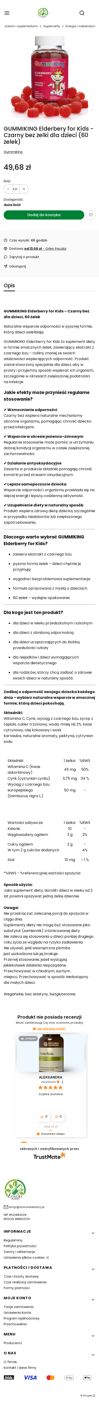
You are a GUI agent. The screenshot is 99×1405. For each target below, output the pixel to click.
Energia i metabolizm (80, 26)
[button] (34, 1028)
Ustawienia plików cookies (25, 1257)
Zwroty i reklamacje (19, 1251)
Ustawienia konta (17, 1312)
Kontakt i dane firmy (20, 1367)
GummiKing (13, 152)
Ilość (7, 181)
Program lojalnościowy (22, 1318)
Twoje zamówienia (18, 1307)
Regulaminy (13, 1240)
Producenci (13, 1343)
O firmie (10, 1362)
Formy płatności (17, 1288)
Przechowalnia (15, 1324)
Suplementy (51, 26)
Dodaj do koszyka (44, 215)
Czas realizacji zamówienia (25, 1282)
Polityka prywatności (20, 1246)
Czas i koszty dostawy (21, 1276)
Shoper (87, 1395)
